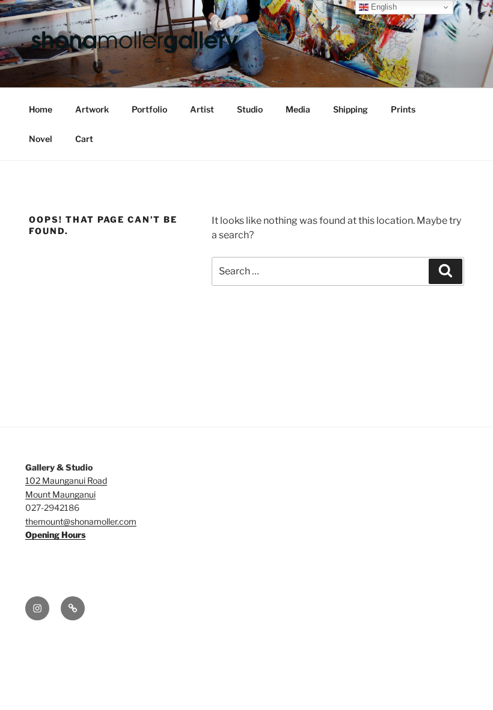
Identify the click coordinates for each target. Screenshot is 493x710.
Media (298, 109)
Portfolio (149, 109)
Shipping (350, 109)
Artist (202, 109)
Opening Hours (55, 534)
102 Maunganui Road (66, 480)
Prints (403, 109)
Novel (40, 139)
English (383, 6)
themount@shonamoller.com (80, 521)
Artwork (92, 109)
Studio (250, 109)
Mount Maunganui (60, 494)
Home (40, 109)
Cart (84, 139)
